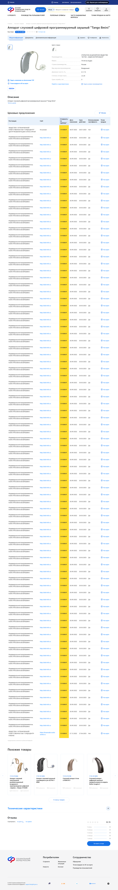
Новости (46, 867)
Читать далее (12, 103)
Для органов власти (76, 2)
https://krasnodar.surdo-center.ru (47, 733)
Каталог (60, 867)
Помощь (56, 2)
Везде (50, 9)
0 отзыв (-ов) (41, 32)
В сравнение (25, 790)
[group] (32, 60)
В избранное (93, 37)
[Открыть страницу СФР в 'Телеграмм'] (77, 883)
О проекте (12, 15)
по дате (19, 821)
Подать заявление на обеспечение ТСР (22, 80)
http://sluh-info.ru (45, 138)
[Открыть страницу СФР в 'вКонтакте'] (93, 884)
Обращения (77, 861)
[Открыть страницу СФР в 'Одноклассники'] (63, 883)
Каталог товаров (19, 23)
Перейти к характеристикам (60, 84)
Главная (10, 23)
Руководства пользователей (33, 15)
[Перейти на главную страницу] (19, 9)
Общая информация (16, 38)
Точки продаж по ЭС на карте (19, 83)
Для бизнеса (65, 2)
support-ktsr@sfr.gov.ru (31, 884)
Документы (29, 38)
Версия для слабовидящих (99, 2)
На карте (106, 130)
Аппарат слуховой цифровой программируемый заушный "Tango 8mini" (59, 27)
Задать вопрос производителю (93, 84)
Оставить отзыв (99, 843)
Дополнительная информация (46, 38)
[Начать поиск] (77, 10)
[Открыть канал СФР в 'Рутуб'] (49, 883)
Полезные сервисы (57, 15)
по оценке (29, 821)
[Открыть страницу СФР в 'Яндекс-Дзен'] (108, 884)
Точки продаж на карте (100, 15)
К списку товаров (59, 800)
